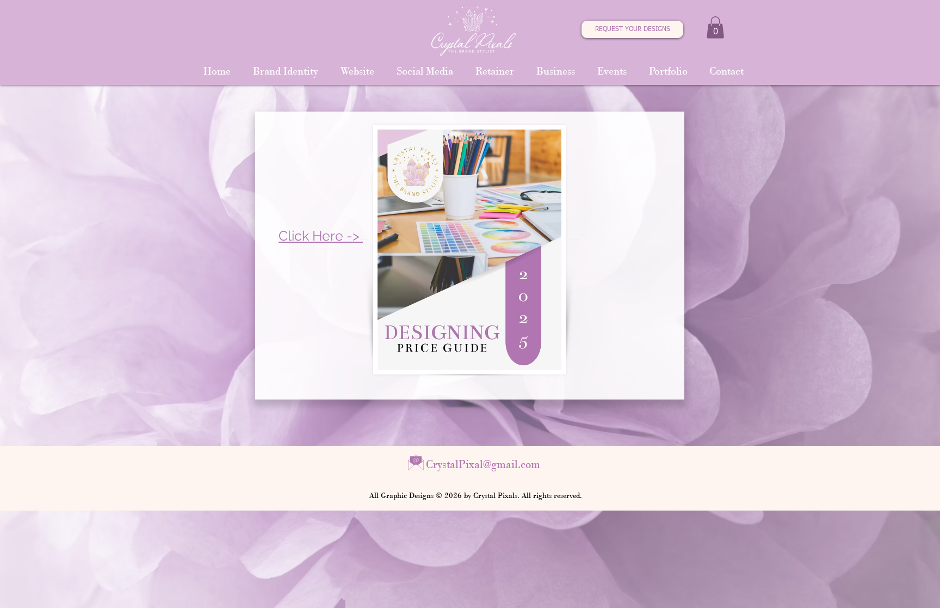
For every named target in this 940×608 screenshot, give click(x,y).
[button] (715, 27)
